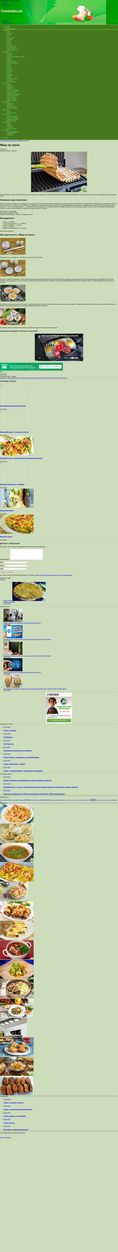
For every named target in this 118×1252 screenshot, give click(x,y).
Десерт (6, 109)
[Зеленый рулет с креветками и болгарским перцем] (17, 455)
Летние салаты (11, 92)
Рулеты (9, 69)
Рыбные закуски (12, 117)
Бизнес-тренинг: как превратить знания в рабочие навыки (22, 623)
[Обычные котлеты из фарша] (17, 1095)
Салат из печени (12, 95)
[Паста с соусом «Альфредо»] (17, 823)
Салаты (6, 83)
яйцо (5, 373)
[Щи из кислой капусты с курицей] (17, 861)
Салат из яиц (11, 97)
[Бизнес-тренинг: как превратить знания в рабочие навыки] (12, 621)
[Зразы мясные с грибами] (17, 1017)
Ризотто (9, 64)
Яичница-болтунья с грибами (12, 484)
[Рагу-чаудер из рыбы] (17, 997)
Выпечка (6, 102)
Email (2, 565)
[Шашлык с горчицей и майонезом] (17, 920)
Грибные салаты (12, 89)
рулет (87, 800)
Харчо (9, 41)
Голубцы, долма (12, 63)
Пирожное (10, 103)
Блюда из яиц (11, 61)
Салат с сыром (11, 99)
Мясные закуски (12, 116)
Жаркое (9, 67)
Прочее (6, 130)
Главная (2, 141)
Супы (8, 31)
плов (80, 800)
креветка (37, 800)
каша (22, 800)
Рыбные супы (11, 45)
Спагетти (10, 70)
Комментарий (5, 559)
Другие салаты (11, 100)
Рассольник (10, 38)
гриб (9, 800)
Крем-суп (10, 33)
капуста (18, 800)
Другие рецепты (12, 49)
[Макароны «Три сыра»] (17, 1075)
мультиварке (58, 800)
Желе (8, 111)
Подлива (10, 80)
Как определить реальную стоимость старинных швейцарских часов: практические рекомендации (34, 689)
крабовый (33, 800)
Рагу (8, 66)
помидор (84, 800)
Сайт (1, 569)
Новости (9, 134)
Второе (6, 52)
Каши (8, 72)
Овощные (10, 59)
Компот (9, 125)
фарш (105, 800)
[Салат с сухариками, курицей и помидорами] (14, 900)
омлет (73, 800)
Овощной (10, 86)
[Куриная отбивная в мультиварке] (17, 881)
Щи (8, 36)
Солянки (9, 39)
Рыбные (9, 55)
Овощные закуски (12, 119)
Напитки (6, 122)
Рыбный (9, 88)
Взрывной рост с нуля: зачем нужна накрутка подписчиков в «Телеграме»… (27, 639)
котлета (27, 800)
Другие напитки (12, 128)
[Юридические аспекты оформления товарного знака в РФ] (12, 671)
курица (48, 800)
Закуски (6, 114)
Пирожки (10, 105)
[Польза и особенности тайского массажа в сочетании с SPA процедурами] (12, 654)
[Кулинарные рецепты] (11, 18)
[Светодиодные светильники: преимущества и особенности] (13, 1036)
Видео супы (11, 50)
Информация (11, 28)
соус (103, 800)
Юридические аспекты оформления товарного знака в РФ (22, 672)
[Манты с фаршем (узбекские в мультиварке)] (17, 842)
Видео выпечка (12, 106)
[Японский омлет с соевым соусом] (12, 428)
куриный (43, 800)
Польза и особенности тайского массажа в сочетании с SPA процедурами (27, 656)
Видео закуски (11, 120)
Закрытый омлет (7, 510)
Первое (6, 30)
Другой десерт (11, 113)
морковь (53, 800)
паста (77, 800)
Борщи (9, 34)
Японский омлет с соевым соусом (14, 432)
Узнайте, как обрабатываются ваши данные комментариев (53, 575)
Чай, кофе (10, 127)
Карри (9, 77)
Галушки (9, 75)
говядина (5, 800)
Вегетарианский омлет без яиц (12, 406)
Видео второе (11, 81)
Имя (2, 562)
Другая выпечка (12, 108)
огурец (70, 800)
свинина (98, 800)
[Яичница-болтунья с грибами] (14, 481)
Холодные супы (12, 47)
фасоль (109, 800)
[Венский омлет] (17, 533)
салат (93, 799)
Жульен (9, 74)
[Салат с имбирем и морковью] (17, 978)
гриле (2, 373)
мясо (64, 800)
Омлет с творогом (9, 602)
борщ (1, 800)
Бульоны (10, 44)
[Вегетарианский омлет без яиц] (14, 402)
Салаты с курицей (12, 91)
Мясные (9, 53)
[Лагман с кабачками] (17, 959)
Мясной (9, 84)
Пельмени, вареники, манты (16, 56)
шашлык (114, 800)
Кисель (9, 123)
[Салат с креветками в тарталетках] (17, 1056)
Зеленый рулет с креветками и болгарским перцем (21, 458)
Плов (8, 58)
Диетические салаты (13, 94)
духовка (13, 800)
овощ (67, 800)
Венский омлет (6, 537)
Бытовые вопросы (13, 131)
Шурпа (9, 42)
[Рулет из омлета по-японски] (17, 939)
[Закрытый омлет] (17, 507)
